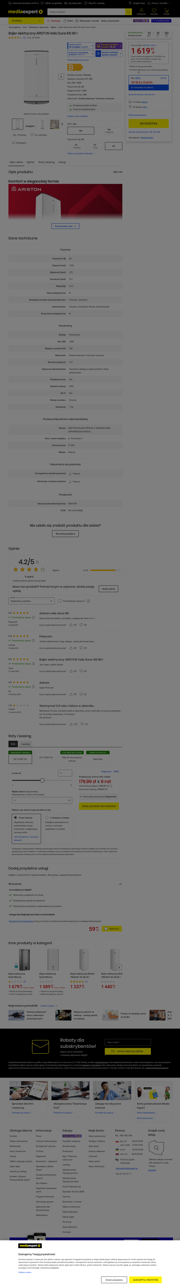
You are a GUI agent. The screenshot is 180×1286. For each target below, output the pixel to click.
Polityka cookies (24, 1272)
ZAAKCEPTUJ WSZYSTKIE (145, 1279)
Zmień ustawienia (114, 1279)
